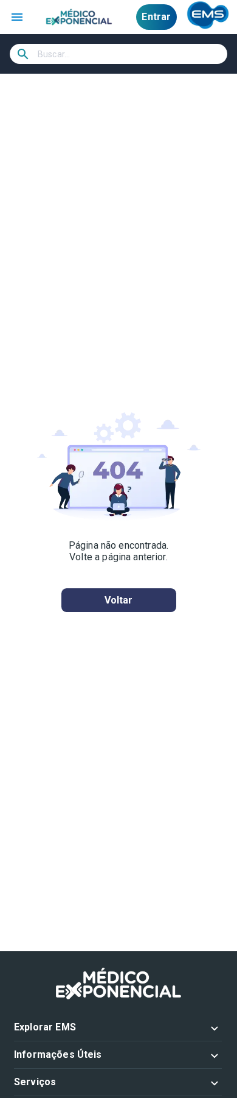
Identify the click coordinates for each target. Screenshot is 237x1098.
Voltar (119, 600)
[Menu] (17, 17)
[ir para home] (79, 17)
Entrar (156, 17)
